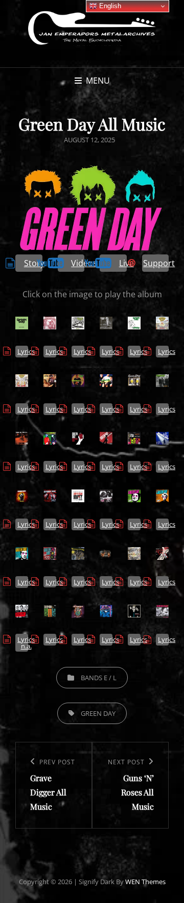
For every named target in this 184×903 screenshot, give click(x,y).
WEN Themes (145, 881)
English (109, 6)
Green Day (98, 713)
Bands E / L (99, 677)
